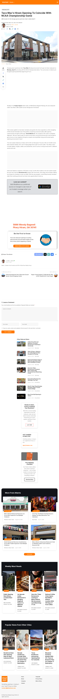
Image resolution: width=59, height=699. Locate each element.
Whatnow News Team (9, 519)
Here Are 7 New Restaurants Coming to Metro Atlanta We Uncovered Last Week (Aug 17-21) (35, 370)
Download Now (29, 479)
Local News (8, 511)
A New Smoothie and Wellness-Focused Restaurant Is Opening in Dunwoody (34, 343)
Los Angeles (35, 649)
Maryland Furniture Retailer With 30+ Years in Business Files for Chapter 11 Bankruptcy (49, 658)
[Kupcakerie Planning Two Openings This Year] (21, 380)
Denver (6, 649)
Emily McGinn (37, 382)
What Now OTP (5, 9)
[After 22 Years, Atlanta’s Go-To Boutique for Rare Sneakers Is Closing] (21, 353)
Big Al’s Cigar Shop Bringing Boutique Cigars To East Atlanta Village (35, 387)
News (19, 649)
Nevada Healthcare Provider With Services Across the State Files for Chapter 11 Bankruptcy (22, 658)
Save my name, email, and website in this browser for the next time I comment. (22, 328)
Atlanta (6, 590)
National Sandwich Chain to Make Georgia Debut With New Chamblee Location (35, 361)
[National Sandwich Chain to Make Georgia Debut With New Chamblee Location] (21, 361)
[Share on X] (10, 29)
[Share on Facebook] (7, 29)
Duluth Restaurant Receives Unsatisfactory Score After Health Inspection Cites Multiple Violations (15, 543)
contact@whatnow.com (9, 688)
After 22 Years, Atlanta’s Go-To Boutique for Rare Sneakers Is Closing (34, 353)
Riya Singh (37, 348)
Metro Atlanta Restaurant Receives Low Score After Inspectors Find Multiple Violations (14, 515)
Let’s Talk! (29, 424)
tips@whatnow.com (27, 445)
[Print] (15, 29)
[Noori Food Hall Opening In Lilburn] (21, 396)
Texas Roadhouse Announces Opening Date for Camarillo (35, 656)
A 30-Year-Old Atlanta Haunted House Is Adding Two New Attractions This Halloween (42, 515)
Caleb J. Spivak (14, 24)
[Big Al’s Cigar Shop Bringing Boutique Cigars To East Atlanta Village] (21, 388)
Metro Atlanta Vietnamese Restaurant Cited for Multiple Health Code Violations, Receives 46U (43, 543)
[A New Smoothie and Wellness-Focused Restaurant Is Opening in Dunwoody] (21, 343)
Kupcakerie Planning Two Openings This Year (34, 379)
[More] (18, 29)
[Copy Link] (12, 29)
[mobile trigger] (58, 2)
